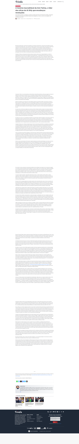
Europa (51, 1)
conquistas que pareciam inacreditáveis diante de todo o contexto (39, 264)
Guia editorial (29, 417)
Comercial (38, 419)
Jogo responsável (39, 421)
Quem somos (29, 416)
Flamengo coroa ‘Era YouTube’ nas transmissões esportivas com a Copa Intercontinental (39, 403)
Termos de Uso (39, 416)
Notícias (39, 1)
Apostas (54, 1)
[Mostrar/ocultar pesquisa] (63, 1)
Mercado (43, 1)
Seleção (47, 1)
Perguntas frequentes (30, 421)
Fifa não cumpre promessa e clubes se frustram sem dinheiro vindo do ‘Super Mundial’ (19, 404)
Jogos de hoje (59, 1)
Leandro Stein (22, 386)
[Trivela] (18, 2)
